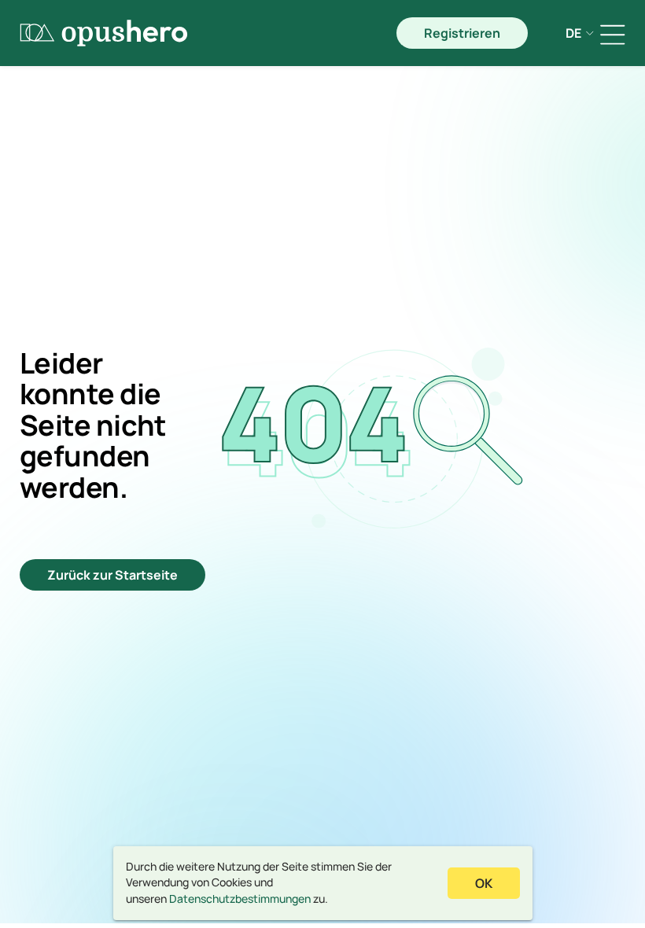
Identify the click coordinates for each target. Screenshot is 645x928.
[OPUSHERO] (104, 33)
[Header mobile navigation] (612, 34)
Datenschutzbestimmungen (240, 898)
